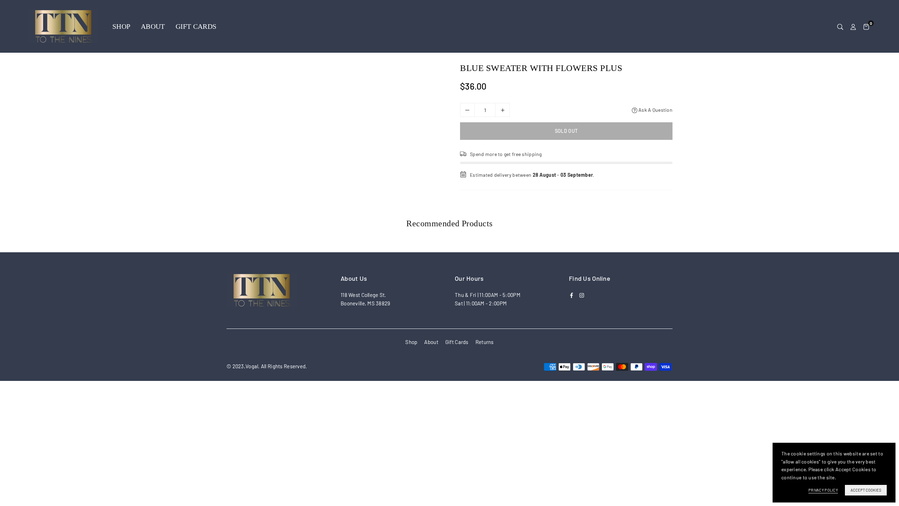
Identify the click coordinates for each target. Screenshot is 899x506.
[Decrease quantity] (467, 110)
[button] (866, 26)
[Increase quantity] (503, 110)
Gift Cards (196, 26)
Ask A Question (654, 110)
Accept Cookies (866, 490)
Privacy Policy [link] (823, 490)
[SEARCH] (840, 26)
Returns (484, 342)
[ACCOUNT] (853, 26)
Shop (121, 26)
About (153, 26)
